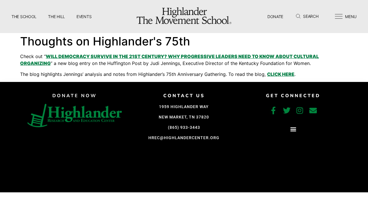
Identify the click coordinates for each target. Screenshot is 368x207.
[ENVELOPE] (313, 110)
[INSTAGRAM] (300, 110)
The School (24, 16)
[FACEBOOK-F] (273, 110)
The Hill (56, 16)
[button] (293, 129)
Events (83, 16)
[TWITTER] (286, 110)
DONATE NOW (74, 96)
